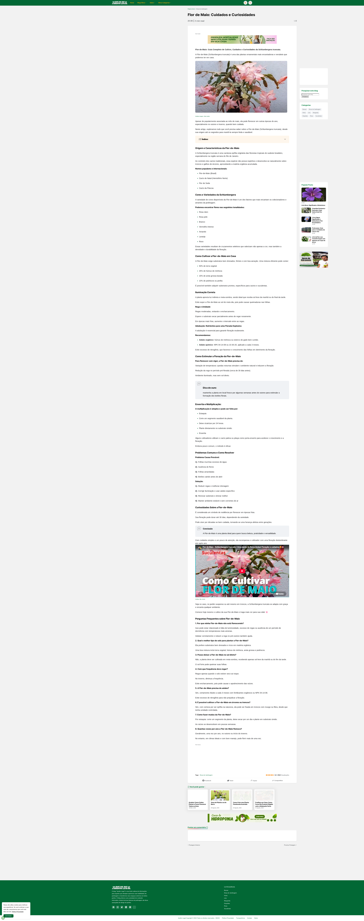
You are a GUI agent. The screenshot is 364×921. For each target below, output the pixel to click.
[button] (245, 3)
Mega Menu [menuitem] (141, 3)
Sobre (256, 918)
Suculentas (319, 116)
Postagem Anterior (194, 845)
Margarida (315, 112)
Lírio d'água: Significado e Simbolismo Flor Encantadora (317, 220)
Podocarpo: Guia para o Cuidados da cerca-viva (318, 229)
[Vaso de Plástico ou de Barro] (220, 795)
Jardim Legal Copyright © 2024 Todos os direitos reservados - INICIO (199, 918)
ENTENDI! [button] (8, 916)
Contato (249, 918)
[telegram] (130, 907)
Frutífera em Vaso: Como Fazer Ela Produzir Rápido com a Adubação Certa (264, 804)
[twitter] (121, 907)
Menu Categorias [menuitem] (164, 3)
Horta (304, 112)
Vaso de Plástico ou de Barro (218, 803)
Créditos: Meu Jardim (200, 599)
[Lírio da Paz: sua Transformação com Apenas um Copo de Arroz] (306, 238)
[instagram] (117, 907)
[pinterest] (134, 907)
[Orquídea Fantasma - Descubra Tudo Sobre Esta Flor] (306, 210)
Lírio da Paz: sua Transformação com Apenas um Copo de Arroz (318, 239)
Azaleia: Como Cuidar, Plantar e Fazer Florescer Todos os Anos (197, 804)
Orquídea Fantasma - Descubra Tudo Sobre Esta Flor (319, 210)
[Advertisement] (62, 23)
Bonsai (304, 109)
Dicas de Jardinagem (201, 9)
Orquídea (305, 116)
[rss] (126, 907)
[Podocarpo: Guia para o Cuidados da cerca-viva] (306, 230)
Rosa (311, 116)
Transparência (240, 918)
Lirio (309, 112)
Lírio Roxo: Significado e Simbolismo (313, 205)
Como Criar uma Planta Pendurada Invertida (241, 803)
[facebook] (113, 907)
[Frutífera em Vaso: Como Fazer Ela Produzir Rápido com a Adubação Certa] (264, 795)
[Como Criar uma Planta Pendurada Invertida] (242, 795)
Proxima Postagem (289, 845)
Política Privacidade (228, 918)
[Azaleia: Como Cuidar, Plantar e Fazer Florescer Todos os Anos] (198, 795)
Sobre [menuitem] (152, 3)
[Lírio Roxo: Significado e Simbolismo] (314, 194)
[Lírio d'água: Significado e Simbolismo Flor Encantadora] (306, 219)
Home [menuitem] (132, 3)
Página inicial (191, 9)
